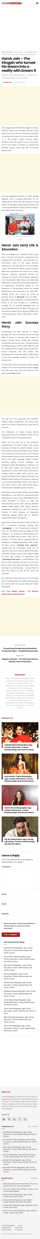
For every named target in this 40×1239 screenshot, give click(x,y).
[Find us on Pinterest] (9, 1119)
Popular (35, 1126)
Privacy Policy (6, 1230)
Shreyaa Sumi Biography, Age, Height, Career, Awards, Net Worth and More (17, 1201)
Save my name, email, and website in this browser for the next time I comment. (19, 925)
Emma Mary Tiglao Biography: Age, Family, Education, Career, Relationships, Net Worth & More (19, 778)
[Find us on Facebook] (20, 1119)
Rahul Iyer (8, 82)
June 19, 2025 (20, 82)
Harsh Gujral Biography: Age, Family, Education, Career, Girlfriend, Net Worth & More (20, 1011)
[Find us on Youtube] (4, 1119)
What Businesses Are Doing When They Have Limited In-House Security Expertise (20, 1185)
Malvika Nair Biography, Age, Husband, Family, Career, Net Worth (20, 1206)
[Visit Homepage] (11, 3)
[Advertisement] (20, 30)
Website (5, 914)
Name (4, 894)
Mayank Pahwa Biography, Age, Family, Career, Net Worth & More (18, 1195)
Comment (7, 867)
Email (4, 904)
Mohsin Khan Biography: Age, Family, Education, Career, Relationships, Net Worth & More (18, 985)
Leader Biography (8, 1225)
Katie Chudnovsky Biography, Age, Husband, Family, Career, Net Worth (20, 1212)
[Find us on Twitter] (25, 1119)
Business (10, 52)
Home (4, 52)
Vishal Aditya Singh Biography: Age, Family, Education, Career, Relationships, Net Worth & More (19, 1002)
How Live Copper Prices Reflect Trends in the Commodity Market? (20, 1190)
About (20, 1225)
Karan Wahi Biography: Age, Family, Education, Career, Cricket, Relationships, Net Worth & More (19, 1028)
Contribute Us (6, 1228)
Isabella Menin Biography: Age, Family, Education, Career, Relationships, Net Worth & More (19, 747)
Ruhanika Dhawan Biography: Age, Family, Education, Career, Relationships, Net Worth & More (20, 993)
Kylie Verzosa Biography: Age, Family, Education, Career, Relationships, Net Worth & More (19, 810)
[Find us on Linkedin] (14, 1119)
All (29, 1126)
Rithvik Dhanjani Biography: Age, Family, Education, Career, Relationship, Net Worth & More (19, 1019)
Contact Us (19, 1230)
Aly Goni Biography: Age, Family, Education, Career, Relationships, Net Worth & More (19, 841)
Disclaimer (19, 1228)
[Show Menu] (37, 3)
